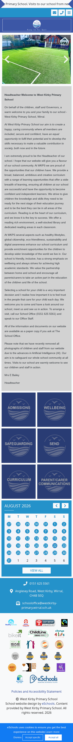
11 (18, 538)
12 (27, 538)
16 (64, 538)
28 (18, 524)
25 (18, 553)
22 (55, 546)
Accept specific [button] (32, 737)
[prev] (56, 505)
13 (36, 538)
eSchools (48, 703)
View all (36, 570)
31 (45, 524)
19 (27, 546)
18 (18, 546)
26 (27, 553)
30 (36, 524)
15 (55, 538)
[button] (7, 59)
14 (45, 538)
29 (27, 524)
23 (64, 546)
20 (36, 546)
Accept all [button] (53, 737)
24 (9, 553)
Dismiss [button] (17, 737)
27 (9, 524)
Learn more (53, 731)
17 (9, 546)
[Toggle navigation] (68, 12)
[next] (65, 505)
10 (9, 538)
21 (45, 546)
